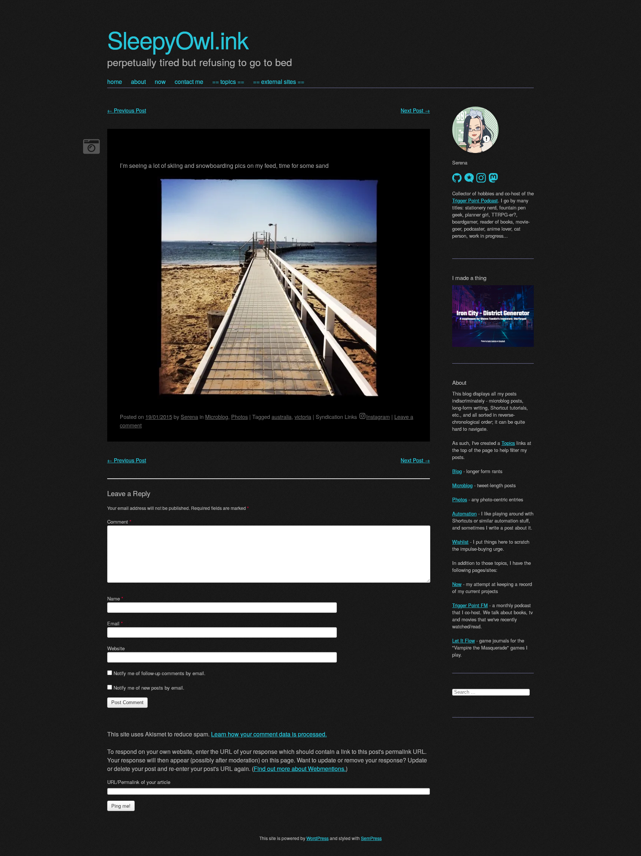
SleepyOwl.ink (177, 39)
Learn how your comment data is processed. (269, 734)
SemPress (371, 838)
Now (456, 584)
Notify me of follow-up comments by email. (160, 673)
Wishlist (460, 541)
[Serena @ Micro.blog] (469, 177)
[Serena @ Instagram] (481, 177)
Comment (119, 521)
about (138, 81)
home (114, 81)
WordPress (317, 838)
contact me (189, 81)
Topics (508, 442)
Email (115, 623)
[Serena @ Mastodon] (493, 177)
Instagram (378, 416)
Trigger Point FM (470, 605)
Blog (457, 471)
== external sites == (278, 81)
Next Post (415, 110)
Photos (239, 416)
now (160, 81)
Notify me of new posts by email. (149, 687)
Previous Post (126, 110)
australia (282, 416)
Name (115, 598)
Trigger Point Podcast (475, 200)
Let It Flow (463, 640)
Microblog (216, 416)
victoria (303, 416)
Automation (464, 513)
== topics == (228, 81)
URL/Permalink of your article (138, 782)
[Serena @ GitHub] (457, 177)
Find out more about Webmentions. (300, 768)
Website (116, 648)
